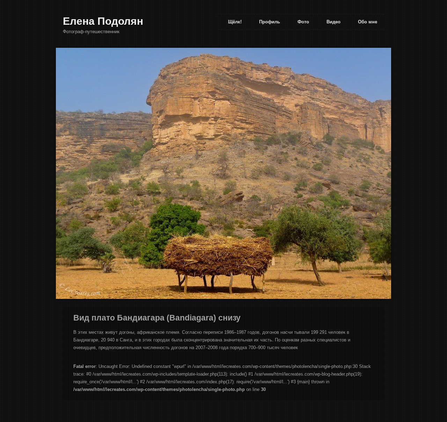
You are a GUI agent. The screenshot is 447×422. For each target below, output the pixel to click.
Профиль (269, 21)
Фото (303, 21)
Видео (333, 21)
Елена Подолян (103, 21)
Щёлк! (235, 21)
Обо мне (367, 21)
